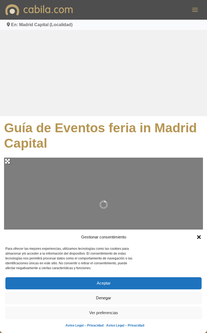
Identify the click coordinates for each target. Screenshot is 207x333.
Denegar (103, 298)
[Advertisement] (103, 73)
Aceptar (104, 283)
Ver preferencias (103, 312)
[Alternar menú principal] (195, 9)
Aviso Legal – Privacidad (84, 325)
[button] (199, 237)
